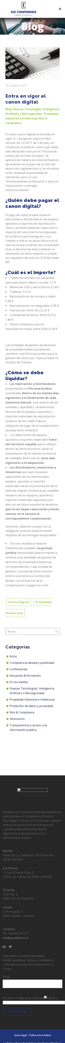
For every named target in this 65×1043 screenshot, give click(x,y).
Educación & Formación (25, 676)
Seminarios (17, 719)
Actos (13, 656)
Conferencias (18, 669)
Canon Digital (18, 602)
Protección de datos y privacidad (31, 706)
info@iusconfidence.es (16, 937)
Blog (8, 109)
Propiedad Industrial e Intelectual (32, 699)
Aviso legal (20, 1035)
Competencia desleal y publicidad (32, 663)
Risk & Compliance (22, 712)
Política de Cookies (40, 1035)
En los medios (19, 682)
